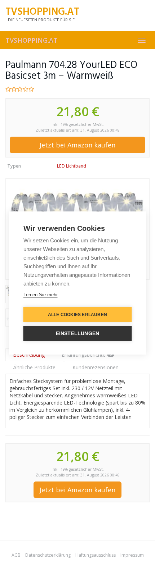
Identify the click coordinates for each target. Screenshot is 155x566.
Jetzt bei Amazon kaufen (77, 145)
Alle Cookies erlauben (77, 314)
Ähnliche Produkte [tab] (34, 367)
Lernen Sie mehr (40, 294)
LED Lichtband (71, 166)
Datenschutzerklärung (48, 555)
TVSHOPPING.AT (31, 40)
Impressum (132, 555)
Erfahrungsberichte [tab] (87, 354)
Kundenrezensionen (95, 367)
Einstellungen (77, 333)
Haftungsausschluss (95, 555)
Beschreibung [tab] (29, 354)
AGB (16, 555)
